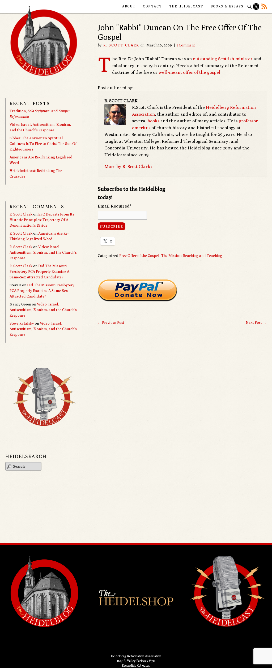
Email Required (114, 206)
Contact (152, 6)
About (128, 6)
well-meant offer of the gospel (189, 72)
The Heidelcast (186, 6)
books (153, 120)
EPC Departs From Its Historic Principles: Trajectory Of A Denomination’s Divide (42, 219)
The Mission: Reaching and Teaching (191, 255)
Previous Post (110, 322)
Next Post (256, 322)
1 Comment (186, 45)
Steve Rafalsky (22, 323)
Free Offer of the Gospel (139, 255)
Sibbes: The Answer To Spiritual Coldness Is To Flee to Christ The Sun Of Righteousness (43, 143)
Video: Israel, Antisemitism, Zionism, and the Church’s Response (43, 252)
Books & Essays (227, 6)
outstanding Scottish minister (223, 58)
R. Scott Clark (121, 45)
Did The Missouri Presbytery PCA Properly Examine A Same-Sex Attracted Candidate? (39, 271)
